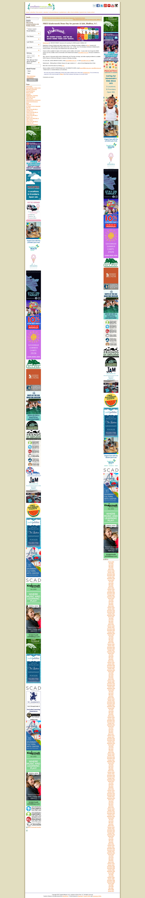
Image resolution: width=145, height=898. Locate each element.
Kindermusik (46, 43)
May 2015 (111, 767)
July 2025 (111, 581)
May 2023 (111, 621)
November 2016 (111, 740)
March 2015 (111, 770)
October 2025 (111, 577)
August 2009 (111, 872)
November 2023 (111, 612)
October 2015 (111, 760)
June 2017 (111, 729)
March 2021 (111, 660)
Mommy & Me (29, 98)
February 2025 (111, 589)
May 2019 (111, 694)
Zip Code (33, 47)
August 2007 (111, 891)
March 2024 (111, 606)
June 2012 (111, 821)
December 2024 (111, 592)
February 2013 (111, 808)
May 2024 (111, 603)
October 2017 (111, 723)
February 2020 (111, 680)
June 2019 (111, 692)
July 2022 (111, 636)
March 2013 (111, 807)
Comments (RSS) (97, 896)
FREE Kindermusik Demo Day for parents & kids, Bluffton (86, 19)
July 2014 (111, 782)
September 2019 (111, 688)
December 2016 (111, 738)
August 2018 (111, 708)
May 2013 (111, 804)
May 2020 (111, 676)
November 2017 (111, 721)
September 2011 (111, 834)
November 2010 (111, 850)
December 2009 (111, 866)
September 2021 (111, 651)
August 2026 (111, 561)
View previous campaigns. (31, 76)
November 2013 (111, 795)
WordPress (65, 896)
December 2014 (111, 775)
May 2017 (111, 731)
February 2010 (111, 863)
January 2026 (111, 572)
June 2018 (111, 711)
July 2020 (111, 673)
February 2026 (111, 570)
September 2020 (111, 670)
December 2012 (111, 811)
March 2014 (111, 788)
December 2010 (111, 848)
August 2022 (111, 634)
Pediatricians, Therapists (32, 95)
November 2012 (111, 813)
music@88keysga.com (71, 60)
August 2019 (111, 689)
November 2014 (111, 776)
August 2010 (111, 854)
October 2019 (111, 686)
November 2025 (111, 575)
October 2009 (111, 869)
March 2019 (111, 697)
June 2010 (111, 857)
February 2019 (111, 698)
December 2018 (111, 702)
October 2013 (111, 796)
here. (63, 65)
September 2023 (111, 615)
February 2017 (111, 735)
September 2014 (111, 779)
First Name (33, 36)
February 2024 (111, 607)
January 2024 (111, 609)
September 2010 (111, 852)
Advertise (32, 12)
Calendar (45, 12)
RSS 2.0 (62, 74)
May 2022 (111, 639)
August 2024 (111, 598)
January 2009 (111, 878)
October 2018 (111, 705)
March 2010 (111, 862)
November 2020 (111, 667)
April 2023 (111, 622)
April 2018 (111, 714)
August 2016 (111, 744)
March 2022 (111, 642)
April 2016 (111, 750)
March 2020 (111, 679)
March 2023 (111, 624)
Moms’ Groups (29, 92)
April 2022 (111, 641)
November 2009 (111, 868)
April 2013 (111, 805)
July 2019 (111, 691)
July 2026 (111, 563)
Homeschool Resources (32, 101)
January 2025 (111, 590)
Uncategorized (86, 72)
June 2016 (111, 747)
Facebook (98, 5)
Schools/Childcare (53, 12)
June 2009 (111, 875)
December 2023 (111, 610)
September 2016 (111, 743)
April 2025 (111, 586)
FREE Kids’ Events (30, 97)
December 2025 (111, 574)
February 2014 (111, 790)
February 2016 (111, 753)
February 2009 (111, 877)
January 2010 (111, 865)
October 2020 (111, 668)
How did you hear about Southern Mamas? (33, 61)
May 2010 (111, 859)
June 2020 (111, 674)
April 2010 (111, 860)
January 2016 (111, 755)
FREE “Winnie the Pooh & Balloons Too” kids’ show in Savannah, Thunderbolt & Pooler (64, 18)
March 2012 (111, 825)
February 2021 (111, 662)
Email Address (33, 31)
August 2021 (111, 653)
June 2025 (111, 583)
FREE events (39, 12)
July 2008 (111, 885)
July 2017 (111, 727)
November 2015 (111, 758)
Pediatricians (63, 12)
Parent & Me (83, 12)
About (27, 12)
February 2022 (111, 644)
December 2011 (111, 830)
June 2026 (111, 564)
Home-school (90, 12)
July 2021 (111, 654)
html (29, 71)
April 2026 (111, 567)
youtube (112, 5)
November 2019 (111, 685)
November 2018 (111, 703)
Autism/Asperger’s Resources (33, 100)
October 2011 (111, 833)
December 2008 (111, 880)
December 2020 (111, 665)
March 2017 (111, 734)
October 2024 (111, 595)
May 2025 (111, 584)
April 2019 (111, 696)
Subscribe (94, 5)
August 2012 (111, 817)
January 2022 (111, 645)
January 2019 (111, 700)
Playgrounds (29, 86)
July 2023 (111, 618)
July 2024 (111, 599)
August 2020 (111, 671)
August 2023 (111, 616)
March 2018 (111, 715)
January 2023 (111, 627)
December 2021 (111, 647)
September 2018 (111, 706)
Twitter (101, 5)
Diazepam (80, 896)
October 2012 (111, 814)
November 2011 (111, 831)
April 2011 (111, 842)
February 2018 (111, 717)
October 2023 (111, 613)
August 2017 (111, 726)
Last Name (33, 42)
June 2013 (111, 802)
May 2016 (111, 749)
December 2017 (111, 720)
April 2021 (111, 659)
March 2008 (111, 889)
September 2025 (111, 578)
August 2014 (111, 781)
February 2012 (111, 827)
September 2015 (111, 761)
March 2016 (111, 752)
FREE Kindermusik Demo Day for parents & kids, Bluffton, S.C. (70, 23)
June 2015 (111, 766)
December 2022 (111, 628)
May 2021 (111, 657)
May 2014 (111, 785)
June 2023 (111, 619)
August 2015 (111, 763)
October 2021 (111, 650)
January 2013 (111, 810)
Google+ (105, 5)
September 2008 (111, 881)
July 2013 (111, 801)
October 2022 (111, 632)
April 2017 (111, 732)
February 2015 (111, 772)
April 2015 (111, 769)
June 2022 (111, 638)
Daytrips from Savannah (32, 124)
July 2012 (111, 819)
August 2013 (111, 799)
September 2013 (111, 798)
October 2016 (111, 741)
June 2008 (111, 886)
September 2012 (111, 816)
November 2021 (111, 648)
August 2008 (111, 883)
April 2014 (111, 787)
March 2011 (111, 843)
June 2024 (111, 601)
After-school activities (73, 12)
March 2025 (111, 587)
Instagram (116, 5)
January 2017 (111, 737)
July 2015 (111, 764)
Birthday (33, 53)
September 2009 (111, 871)
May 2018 (111, 712)
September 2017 (111, 724)
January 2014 (111, 792)
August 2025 (111, 580)
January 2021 (111, 663)
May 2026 (111, 566)
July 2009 (111, 874)
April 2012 (111, 824)
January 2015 (111, 773)
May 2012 (111, 822)
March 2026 (111, 569)
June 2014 (111, 784)
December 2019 (111, 683)
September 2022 (111, 633)
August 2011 (111, 836)
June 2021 (111, 656)
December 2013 (111, 793)
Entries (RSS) (87, 896)
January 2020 (111, 682)
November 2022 (111, 630)
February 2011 (111, 845)
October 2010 (111, 851)
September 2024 (111, 596)
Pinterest (109, 5)
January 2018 (111, 718)
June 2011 (111, 839)
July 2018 (111, 709)
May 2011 (111, 840)
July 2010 (111, 856)
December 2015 (111, 756)
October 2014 (111, 778)
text (29, 73)
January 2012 (111, 828)
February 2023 (111, 625)
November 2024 (111, 593)
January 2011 (111, 846)
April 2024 (111, 604)
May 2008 (111, 888)
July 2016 (111, 746)
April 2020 (111, 677)
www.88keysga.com (83, 52)
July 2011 (111, 837)
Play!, (88, 45)
